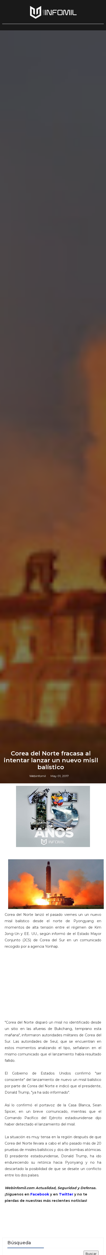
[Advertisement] (53, 986)
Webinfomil (37, 776)
